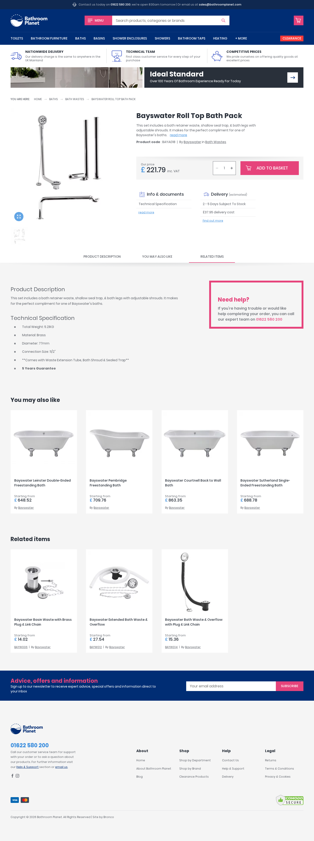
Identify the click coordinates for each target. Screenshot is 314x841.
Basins (99, 38)
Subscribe (289, 686)
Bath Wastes (74, 99)
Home (38, 99)
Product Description (102, 256)
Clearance (292, 38)
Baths (80, 38)
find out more (213, 221)
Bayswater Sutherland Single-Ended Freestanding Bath (265, 483)
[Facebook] (12, 777)
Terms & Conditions (279, 768)
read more (178, 135)
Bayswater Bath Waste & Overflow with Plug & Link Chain (194, 622)
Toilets (17, 38)
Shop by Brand (190, 768)
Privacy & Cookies (278, 777)
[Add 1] (232, 168)
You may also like (157, 256)
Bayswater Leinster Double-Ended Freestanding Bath (42, 483)
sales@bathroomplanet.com (220, 4)
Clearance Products (194, 777)
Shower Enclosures (130, 38)
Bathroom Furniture (49, 38)
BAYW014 (171, 647)
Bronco (108, 817)
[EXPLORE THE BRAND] (292, 77)
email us (61, 767)
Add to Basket (272, 168)
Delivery (228, 777)
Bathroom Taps (191, 38)
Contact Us (230, 760)
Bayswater (192, 142)
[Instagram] (17, 777)
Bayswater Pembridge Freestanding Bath (108, 483)
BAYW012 (96, 647)
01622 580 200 (121, 4)
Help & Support (27, 767)
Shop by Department (195, 760)
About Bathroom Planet (153, 768)
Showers (162, 38)
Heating (220, 38)
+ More (241, 38)
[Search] (223, 20)
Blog (139, 777)
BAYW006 (21, 647)
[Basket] (298, 20)
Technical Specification (158, 204)
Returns (270, 760)
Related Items (212, 256)
